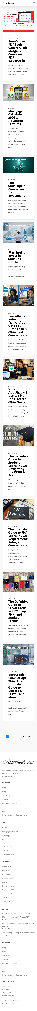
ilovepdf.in (11, 14)
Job (3, 807)
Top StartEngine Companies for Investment (18, 933)
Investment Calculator (16, 160)
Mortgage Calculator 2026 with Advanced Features (18, 924)
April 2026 (6, 874)
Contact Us (8, 847)
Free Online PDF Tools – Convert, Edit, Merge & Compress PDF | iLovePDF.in (16, 915)
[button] (34, 3)
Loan (4, 811)
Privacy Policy (9, 855)
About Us (7, 843)
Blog (4, 788)
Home (4, 828)
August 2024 (7, 894)
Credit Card (11, 575)
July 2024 (6, 898)
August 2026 (7, 866)
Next (29, 736)
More (4, 840)
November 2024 (8, 886)
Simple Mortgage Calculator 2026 (18, 88)
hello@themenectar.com (13, 1004)
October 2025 (7, 878)
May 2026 (6, 870)
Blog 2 (4, 792)
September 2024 (8, 890)
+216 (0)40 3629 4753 (12, 1001)
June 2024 (6, 902)
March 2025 (7, 882)
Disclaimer (8, 851)
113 (23, 736)
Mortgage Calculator (10, 832)
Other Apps (6, 836)
